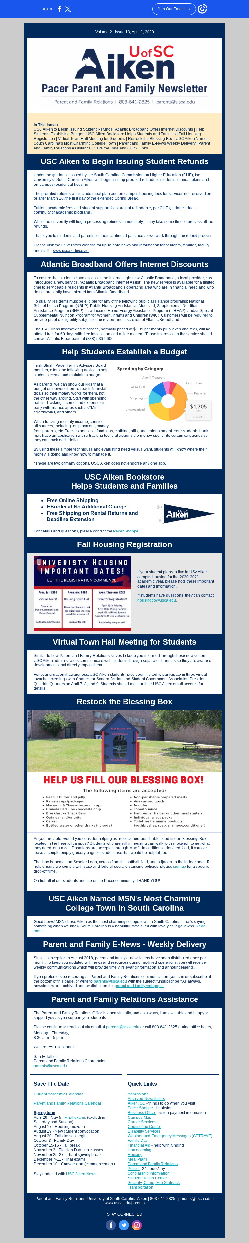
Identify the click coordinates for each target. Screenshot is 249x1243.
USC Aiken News (81, 1174)
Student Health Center (147, 1178)
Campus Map (139, 1117)
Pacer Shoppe (125, 531)
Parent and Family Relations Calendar (67, 1103)
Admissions (138, 1094)
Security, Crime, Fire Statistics (154, 1182)
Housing (135, 1155)
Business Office (142, 1112)
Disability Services (144, 1131)
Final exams (75, 1117)
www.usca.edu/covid (71, 250)
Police (134, 1168)
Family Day (138, 1140)
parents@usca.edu (110, 981)
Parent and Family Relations (153, 1164)
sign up (179, 866)
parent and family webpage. (139, 986)
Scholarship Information (149, 1173)
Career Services (142, 1122)
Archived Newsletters (146, 1098)
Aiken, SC (136, 1103)
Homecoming (139, 1150)
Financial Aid (139, 1145)
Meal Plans (138, 1159)
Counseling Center (144, 1126)
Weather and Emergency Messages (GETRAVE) (170, 1136)
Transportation (140, 1187)
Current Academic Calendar (58, 1094)
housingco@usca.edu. (157, 600)
